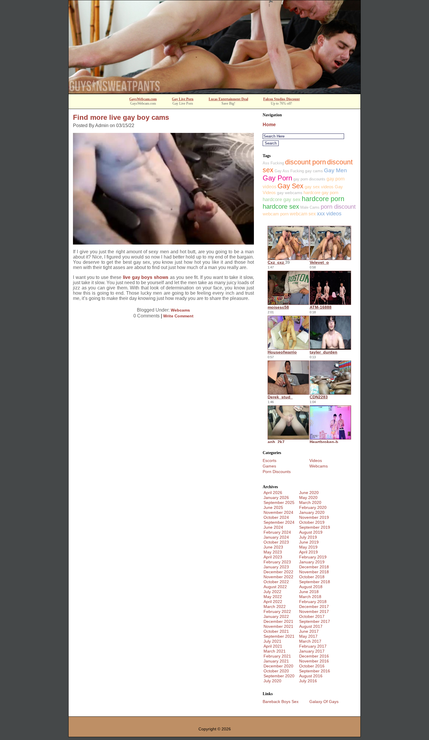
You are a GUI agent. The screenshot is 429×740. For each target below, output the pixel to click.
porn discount (338, 206)
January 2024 (276, 537)
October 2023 (276, 542)
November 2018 (314, 571)
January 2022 (276, 616)
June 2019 (309, 542)
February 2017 (313, 646)
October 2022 (276, 581)
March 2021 (275, 651)
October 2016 (312, 666)
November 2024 (278, 512)
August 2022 (275, 586)
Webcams (180, 310)
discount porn (305, 162)
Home (269, 124)
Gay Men (335, 170)
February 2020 (313, 507)
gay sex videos (319, 186)
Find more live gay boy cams (121, 117)
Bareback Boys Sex (281, 701)
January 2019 (312, 562)
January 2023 (276, 567)
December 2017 (314, 606)
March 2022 (275, 606)
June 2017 (309, 631)
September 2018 (314, 581)
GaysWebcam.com (143, 99)
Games (269, 466)
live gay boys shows (145, 277)
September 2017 (314, 621)
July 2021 (272, 641)
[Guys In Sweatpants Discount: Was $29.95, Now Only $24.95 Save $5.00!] (214, 91)
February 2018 (313, 601)
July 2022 (272, 591)
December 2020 (278, 666)
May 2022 (273, 596)
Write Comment (178, 316)
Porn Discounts (277, 471)
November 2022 (278, 576)
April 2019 (308, 552)
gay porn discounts (309, 179)
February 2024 (277, 532)
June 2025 (273, 507)
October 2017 (312, 616)
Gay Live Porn (182, 99)
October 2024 (276, 517)
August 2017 (310, 626)
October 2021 (276, 631)
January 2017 (312, 651)
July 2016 (308, 681)
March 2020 (310, 502)
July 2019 (308, 537)
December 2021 (278, 621)
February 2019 (313, 557)
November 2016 (314, 661)
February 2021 (277, 656)
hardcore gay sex (282, 199)
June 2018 (309, 591)
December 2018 (314, 567)
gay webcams (289, 192)
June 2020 (309, 492)
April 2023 (273, 557)
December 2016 (314, 656)
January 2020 (312, 512)
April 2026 (273, 492)
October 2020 (276, 671)
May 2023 (273, 552)
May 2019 (308, 547)
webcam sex (303, 213)
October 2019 (312, 522)
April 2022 (273, 601)
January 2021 (276, 661)
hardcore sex (281, 206)
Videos (315, 460)
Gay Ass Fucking (289, 171)
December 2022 (278, 571)
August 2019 (310, 532)
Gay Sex (291, 186)
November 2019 (314, 517)
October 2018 (312, 576)
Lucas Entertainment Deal (228, 99)
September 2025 (279, 502)
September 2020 (279, 676)
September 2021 (279, 636)
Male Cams (310, 207)
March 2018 (310, 596)
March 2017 (310, 641)
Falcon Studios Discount (281, 99)
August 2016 (310, 676)
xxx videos (329, 213)
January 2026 (276, 497)
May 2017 (308, 636)
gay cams (314, 170)
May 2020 (308, 497)
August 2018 (310, 586)
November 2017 (314, 611)
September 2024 (279, 522)
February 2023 (277, 562)
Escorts (269, 460)
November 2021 (278, 626)
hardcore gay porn (321, 192)
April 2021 (273, 646)
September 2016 (314, 671)
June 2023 (273, 547)
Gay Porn (277, 178)
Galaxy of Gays (324, 701)
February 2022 (277, 611)
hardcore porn (323, 199)
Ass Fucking (273, 163)
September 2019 (314, 527)
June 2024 (273, 527)
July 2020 (272, 681)
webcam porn (276, 213)
